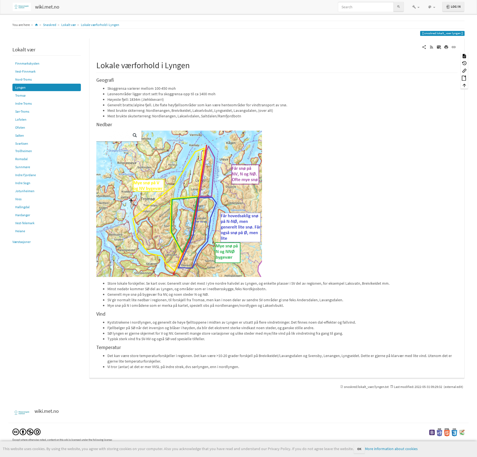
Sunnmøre (22, 167)
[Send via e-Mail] (439, 46)
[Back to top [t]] (464, 85)
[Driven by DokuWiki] (462, 432)
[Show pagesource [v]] (464, 55)
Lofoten (20, 119)
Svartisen (21, 143)
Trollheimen (23, 151)
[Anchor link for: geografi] (116, 79)
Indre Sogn (22, 183)
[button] (416, 7)
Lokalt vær (68, 25)
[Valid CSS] (454, 432)
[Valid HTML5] (447, 432)
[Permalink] (453, 46)
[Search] (398, 7)
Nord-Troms (23, 79)
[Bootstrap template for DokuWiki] (432, 432)
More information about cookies (391, 448)
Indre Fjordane (25, 175)
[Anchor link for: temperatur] (123, 346)
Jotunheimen (25, 191)
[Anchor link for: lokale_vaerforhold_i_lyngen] (194, 64)
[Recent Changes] (431, 46)
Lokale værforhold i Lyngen (100, 25)
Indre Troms (23, 103)
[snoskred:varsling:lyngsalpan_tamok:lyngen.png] (179, 203)
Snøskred (49, 25)
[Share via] (424, 46)
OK (359, 449)
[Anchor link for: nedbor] (114, 123)
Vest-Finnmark (25, 71)
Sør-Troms (22, 111)
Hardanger (22, 215)
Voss (18, 199)
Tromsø (20, 95)
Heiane (20, 231)
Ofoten (20, 127)
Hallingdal (22, 207)
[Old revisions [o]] (464, 63)
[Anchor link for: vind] (107, 313)
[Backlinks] (464, 70)
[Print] (446, 46)
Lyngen (20, 87)
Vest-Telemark (25, 223)
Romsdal (21, 159)
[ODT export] (464, 77)
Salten (19, 135)
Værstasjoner (21, 242)
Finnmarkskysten (27, 63)
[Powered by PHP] (439, 432)
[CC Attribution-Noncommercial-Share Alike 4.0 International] (26, 431)
